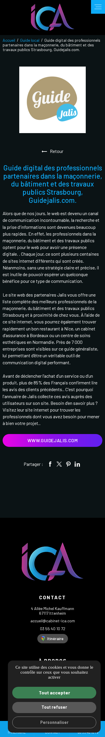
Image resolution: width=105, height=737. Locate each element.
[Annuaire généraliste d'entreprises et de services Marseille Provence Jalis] (52, 100)
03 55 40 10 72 (52, 628)
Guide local (30, 40)
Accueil (9, 40)
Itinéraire (55, 638)
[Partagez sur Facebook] (50, 464)
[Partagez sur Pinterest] (68, 464)
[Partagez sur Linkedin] (77, 464)
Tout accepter (54, 692)
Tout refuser (54, 707)
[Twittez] (59, 464)
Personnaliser (54, 722)
